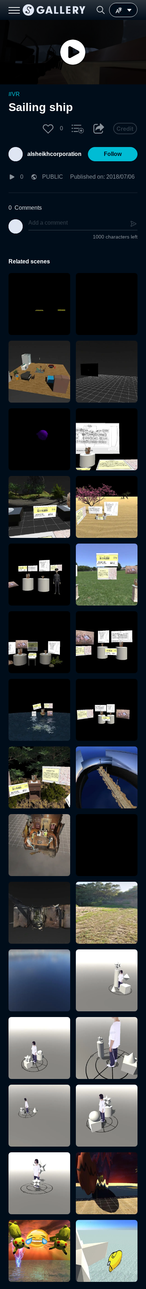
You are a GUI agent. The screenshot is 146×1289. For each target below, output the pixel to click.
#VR (14, 94)
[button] (100, 10)
